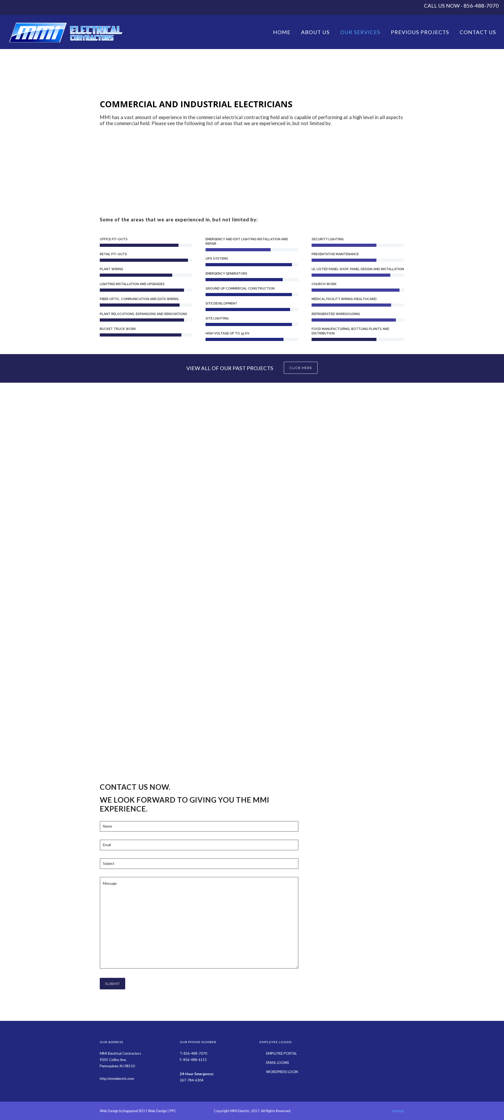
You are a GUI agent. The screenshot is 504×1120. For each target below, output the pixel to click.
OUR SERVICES (360, 32)
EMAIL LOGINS (277, 1062)
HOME (282, 32)
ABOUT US (315, 32)
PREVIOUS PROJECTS (420, 32)
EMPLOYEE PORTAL (281, 1053)
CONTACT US (478, 32)
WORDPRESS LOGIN (282, 1072)
